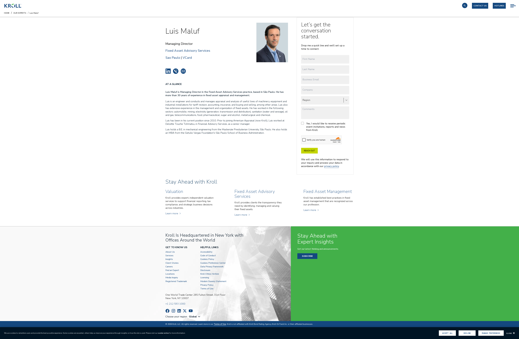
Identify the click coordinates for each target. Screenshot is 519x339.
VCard (187, 57)
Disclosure (205, 270)
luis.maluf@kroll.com (183, 71)
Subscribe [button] (307, 256)
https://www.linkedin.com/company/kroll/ (179, 311)
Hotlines (499, 5)
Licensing (204, 277)
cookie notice (163, 333)
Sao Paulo (172, 57)
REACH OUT (309, 150)
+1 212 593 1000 (175, 303)
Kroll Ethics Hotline (209, 274)
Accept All (447, 333)
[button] (465, 5)
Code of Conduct (208, 255)
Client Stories (172, 263)
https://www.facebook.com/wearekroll (167, 311)
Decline (467, 333)
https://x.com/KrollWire (185, 310)
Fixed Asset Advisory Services (187, 51)
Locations (170, 274)
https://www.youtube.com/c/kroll (191, 310)
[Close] (514, 333)
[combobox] (195, 316)
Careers (169, 266)
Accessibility (206, 252)
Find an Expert (172, 270)
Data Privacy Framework (212, 266)
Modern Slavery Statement (213, 281)
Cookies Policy (207, 259)
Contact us (480, 5)
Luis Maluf (168, 71)
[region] (259, 333)
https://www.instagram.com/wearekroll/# (173, 311)
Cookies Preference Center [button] (213, 263)
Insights (169, 259)
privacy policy (331, 166)
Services (169, 255)
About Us (170, 252)
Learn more (171, 213)
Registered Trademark (176, 281)
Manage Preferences (491, 333)
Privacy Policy (206, 285)
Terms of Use (206, 288)
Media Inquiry (171, 277)
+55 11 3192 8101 (175, 71)
